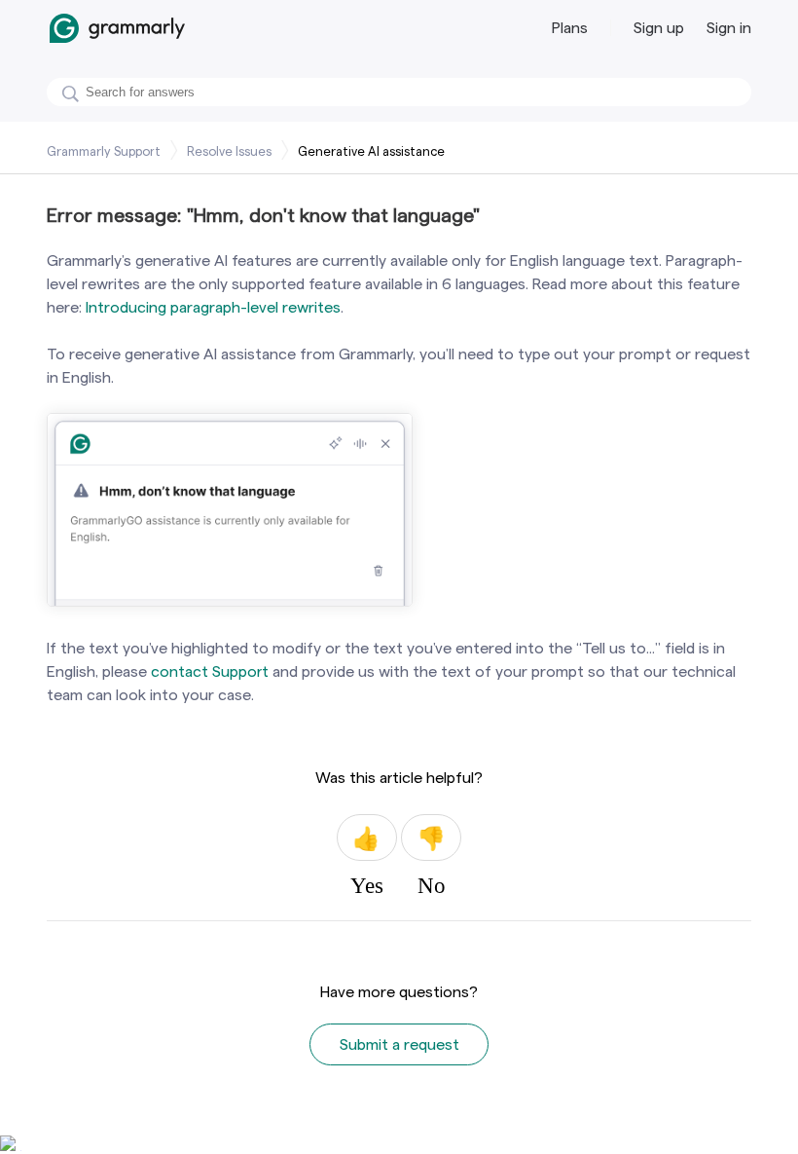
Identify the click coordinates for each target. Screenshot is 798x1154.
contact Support (210, 671)
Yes (367, 837)
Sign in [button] (729, 27)
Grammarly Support (104, 151)
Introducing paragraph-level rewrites (213, 307)
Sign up (659, 27)
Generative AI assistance (371, 151)
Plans (570, 27)
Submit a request (399, 1044)
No (431, 837)
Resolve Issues (229, 151)
